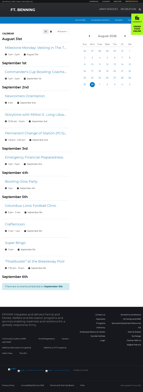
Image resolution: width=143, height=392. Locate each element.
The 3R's (23, 353)
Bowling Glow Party (21, 181)
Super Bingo (15, 243)
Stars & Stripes (134, 332)
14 (122, 64)
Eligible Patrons (134, 345)
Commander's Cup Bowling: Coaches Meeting (36, 72)
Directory (117, 1)
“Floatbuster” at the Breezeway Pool (34, 261)
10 (92, 64)
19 (107, 71)
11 (100, 64)
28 (99, 51)
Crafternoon (15, 224)
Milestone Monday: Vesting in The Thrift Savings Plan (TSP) (36, 48)
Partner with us (131, 1)
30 (114, 51)
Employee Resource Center (92, 332)
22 (130, 71)
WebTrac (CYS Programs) (55, 348)
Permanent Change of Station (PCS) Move (36, 133)
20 (115, 71)
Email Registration (47, 339)
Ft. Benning (23, 9)
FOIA (82, 385)
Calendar (106, 1)
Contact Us (100, 315)
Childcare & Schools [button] (100, 20)
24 (92, 78)
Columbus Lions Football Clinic (30, 206)
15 (130, 64)
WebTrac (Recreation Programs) (16, 348)
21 (122, 71)
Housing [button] (118, 20)
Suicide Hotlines (97, 336)
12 (107, 64)
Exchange (136, 336)
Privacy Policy (8, 385)
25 (100, 78)
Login (102, 340)
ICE (139, 328)
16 (85, 71)
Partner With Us (134, 340)
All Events (61, 31)
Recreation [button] (128, 9)
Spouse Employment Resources (126, 323)
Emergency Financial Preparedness (34, 157)
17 (92, 71)
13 (115, 64)
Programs (100, 323)
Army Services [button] (108, 9)
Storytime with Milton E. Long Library (36, 115)
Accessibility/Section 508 (32, 385)
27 (92, 51)
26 (85, 51)
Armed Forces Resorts (131, 315)
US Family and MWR (132, 319)
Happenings (93, 1)
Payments (100, 319)
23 (85, 78)
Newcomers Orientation (25, 96)
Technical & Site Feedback (62, 385)
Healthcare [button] (80, 20)
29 (107, 51)
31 (122, 51)
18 (100, 71)
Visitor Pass (7, 353)
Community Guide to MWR (14, 339)
